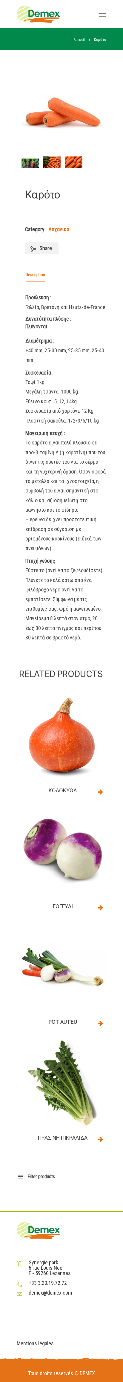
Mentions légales (35, 1343)
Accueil (79, 39)
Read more (100, 792)
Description (35, 274)
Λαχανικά (59, 229)
